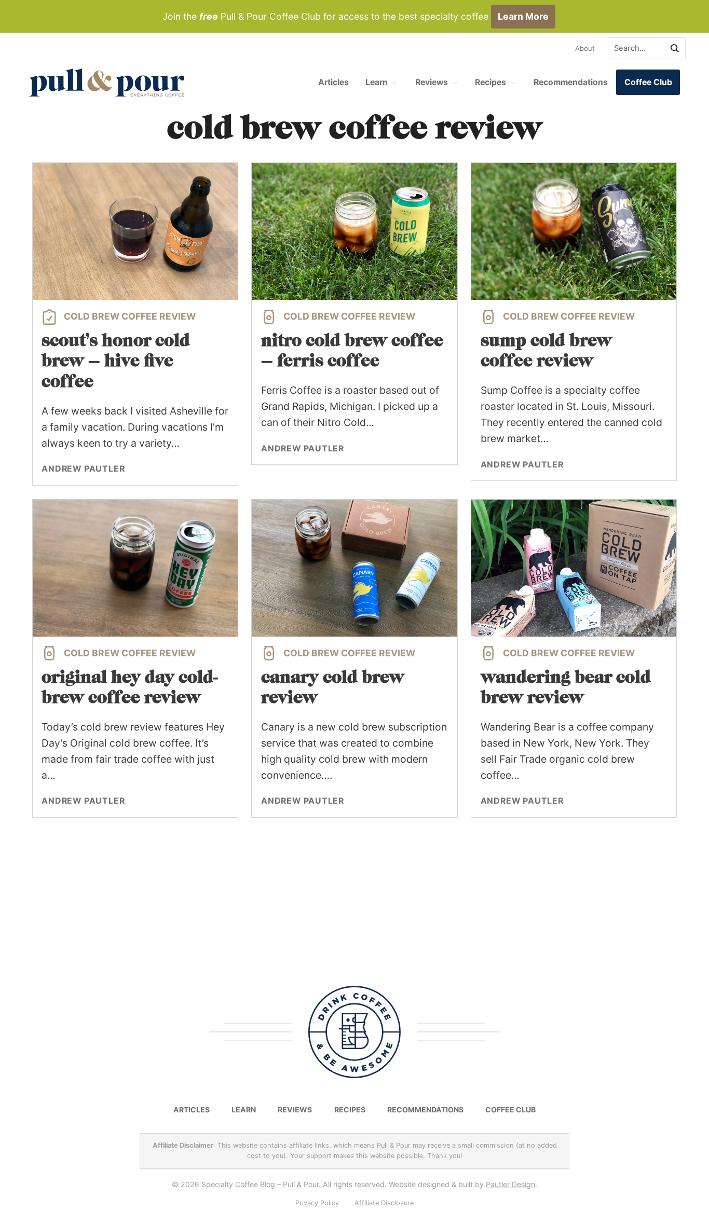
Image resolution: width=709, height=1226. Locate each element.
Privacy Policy (317, 1203)
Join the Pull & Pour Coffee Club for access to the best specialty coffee (355, 16)
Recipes (490, 82)
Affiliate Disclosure (384, 1203)
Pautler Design (510, 1184)
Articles (333, 82)
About (585, 48)
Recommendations (571, 82)
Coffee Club (648, 82)
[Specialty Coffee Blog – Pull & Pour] (107, 82)
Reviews (431, 82)
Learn (376, 82)
